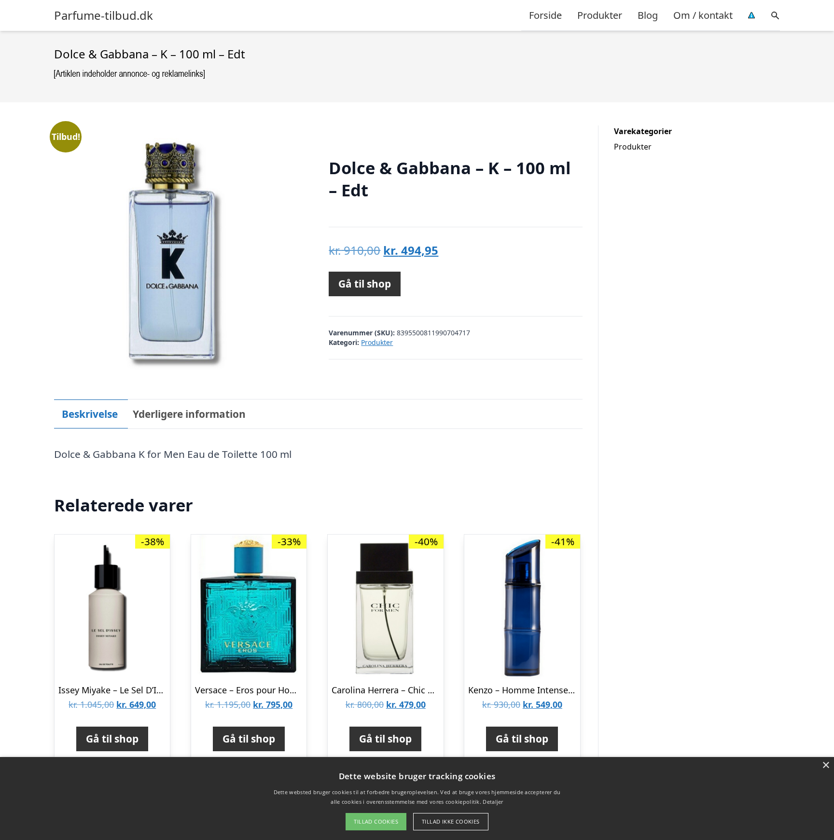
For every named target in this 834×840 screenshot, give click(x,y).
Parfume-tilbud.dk (103, 15)
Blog (648, 15)
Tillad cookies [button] (376, 821)
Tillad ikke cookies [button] (451, 821)
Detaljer (493, 801)
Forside (545, 15)
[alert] (417, 798)
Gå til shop (364, 283)
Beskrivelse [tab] (90, 414)
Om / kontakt (703, 15)
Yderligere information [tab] (189, 414)
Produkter (599, 15)
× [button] (825, 765)
